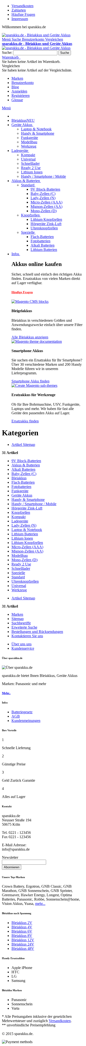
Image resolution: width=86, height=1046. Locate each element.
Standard (18, 577)
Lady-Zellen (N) (23, 525)
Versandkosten (22, 6)
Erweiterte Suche (24, 627)
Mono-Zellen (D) (24, 560)
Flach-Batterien (23, 482)
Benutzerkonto (22, 83)
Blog (15, 87)
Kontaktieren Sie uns (27, 636)
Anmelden (19, 91)
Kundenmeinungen (25, 721)
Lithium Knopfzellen (27, 543)
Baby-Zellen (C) (23, 474)
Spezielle (18, 573)
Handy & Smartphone (28, 500)
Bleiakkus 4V (21, 927)
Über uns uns (21, 644)
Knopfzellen (20, 512)
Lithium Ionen (22, 538)
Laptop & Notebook (26, 530)
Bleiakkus (19, 478)
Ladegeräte (19, 521)
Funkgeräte (19, 491)
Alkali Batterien (23, 469)
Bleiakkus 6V (21, 931)
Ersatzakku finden (25, 421)
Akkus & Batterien (25, 465)
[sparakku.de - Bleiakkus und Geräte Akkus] (36, 35)
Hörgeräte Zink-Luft (26, 508)
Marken (17, 78)
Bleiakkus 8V (21, 936)
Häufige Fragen (23, 14)
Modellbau (19, 555)
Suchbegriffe (21, 623)
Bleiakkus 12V (22, 940)
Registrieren (20, 96)
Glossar (17, 100)
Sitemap (17, 619)
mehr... (40, 904)
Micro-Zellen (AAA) (27, 547)
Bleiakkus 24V (22, 944)
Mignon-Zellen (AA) (27, 551)
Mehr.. (6, 693)
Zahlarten (18, 10)
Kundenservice (22, 648)
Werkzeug (19, 590)
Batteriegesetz (21, 712)
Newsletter (10, 857)
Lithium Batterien (24, 534)
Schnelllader (20, 568)
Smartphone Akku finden (30, 381)
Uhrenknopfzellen (25, 581)
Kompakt (18, 517)
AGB (15, 716)
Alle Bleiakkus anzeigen (29, 337)
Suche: (7, 52)
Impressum (19, 19)
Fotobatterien (21, 487)
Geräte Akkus (21, 495)
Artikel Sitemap (23, 445)
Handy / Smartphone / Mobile (33, 504)
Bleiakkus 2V (21, 923)
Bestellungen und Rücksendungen (37, 632)
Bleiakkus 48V (22, 948)
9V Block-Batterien (26, 461)
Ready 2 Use (21, 564)
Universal (18, 586)
